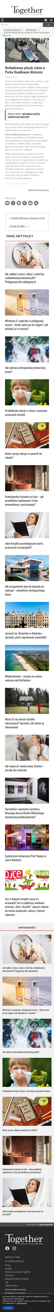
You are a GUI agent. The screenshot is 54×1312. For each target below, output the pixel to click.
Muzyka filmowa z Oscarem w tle (28, 217)
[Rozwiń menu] (2, 20)
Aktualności (31, 29)
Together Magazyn (12, 29)
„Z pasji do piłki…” (18, 226)
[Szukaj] (48, 25)
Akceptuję (8, 1308)
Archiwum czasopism (15, 1293)
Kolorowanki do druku (15, 1289)
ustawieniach (21, 1303)
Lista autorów (46, 1224)
